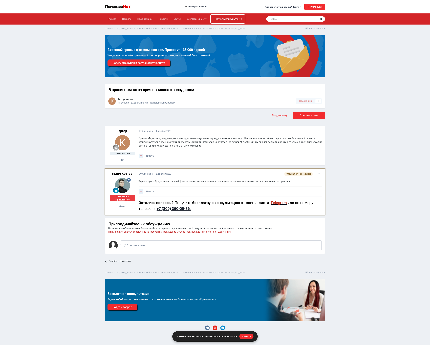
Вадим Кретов (122, 173)
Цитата (150, 156)
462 (124, 206)
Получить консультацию (228, 19)
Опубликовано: (155, 131)
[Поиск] (321, 19)
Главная (112, 19)
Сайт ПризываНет (196, 19)
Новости (163, 19)
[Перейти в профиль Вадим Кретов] (122, 185)
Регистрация (314, 7)
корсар (130, 99)
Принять (246, 336)
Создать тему (279, 115)
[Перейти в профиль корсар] (112, 101)
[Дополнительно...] (319, 131)
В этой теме (307, 19)
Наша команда (145, 19)
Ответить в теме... (136, 245)
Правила (126, 19)
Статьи (177, 19)
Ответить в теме (309, 115)
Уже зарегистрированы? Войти (282, 7)
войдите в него (228, 228)
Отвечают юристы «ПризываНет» (156, 102)
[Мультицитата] (141, 156)
